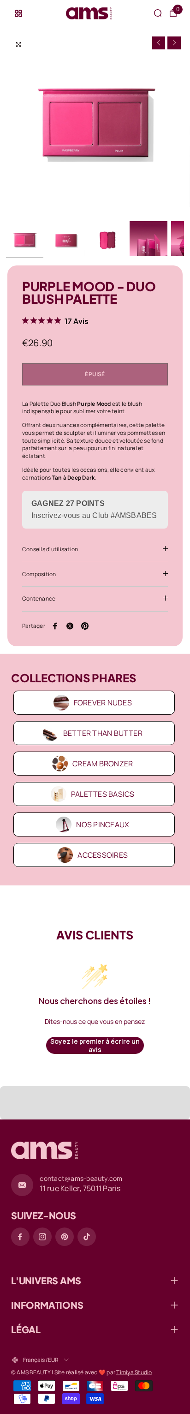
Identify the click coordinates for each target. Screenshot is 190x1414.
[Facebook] (55, 626)
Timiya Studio (134, 1372)
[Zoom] (18, 44)
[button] (159, 43)
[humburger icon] (18, 13)
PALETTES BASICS (103, 794)
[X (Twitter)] (70, 626)
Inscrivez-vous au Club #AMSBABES (94, 515)
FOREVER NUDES (103, 703)
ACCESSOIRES (102, 855)
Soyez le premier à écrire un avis (95, 1045)
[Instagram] (42, 1236)
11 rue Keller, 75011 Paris (80, 1188)
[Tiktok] (86, 1236)
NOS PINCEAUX (102, 824)
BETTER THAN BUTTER (102, 733)
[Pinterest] (84, 626)
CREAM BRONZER (102, 763)
